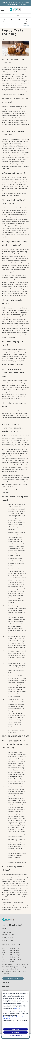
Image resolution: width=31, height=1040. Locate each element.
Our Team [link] (5, 986)
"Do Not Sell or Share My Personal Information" (13, 1017)
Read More (22, 4)
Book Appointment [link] (13, 978)
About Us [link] (5, 982)
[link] (15, 9)
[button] (2, 10)
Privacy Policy (18, 1008)
